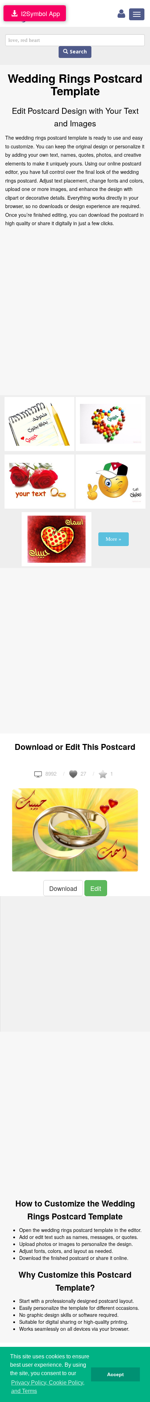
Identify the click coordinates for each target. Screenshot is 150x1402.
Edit (95, 888)
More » (113, 539)
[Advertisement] (75, 313)
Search (77, 52)
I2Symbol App (38, 13)
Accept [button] (115, 1374)
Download (63, 888)
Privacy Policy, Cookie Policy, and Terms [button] (47, 1387)
